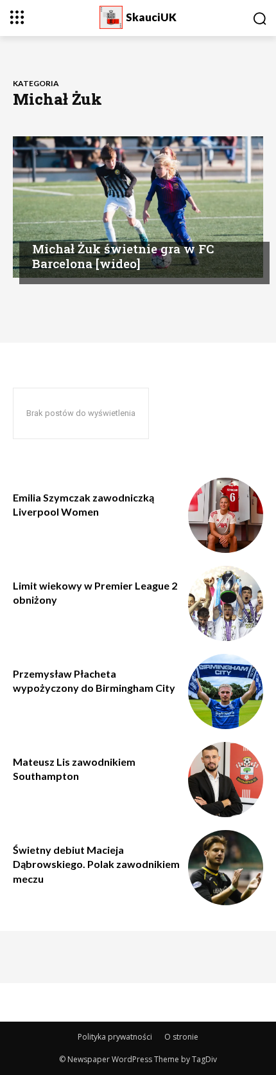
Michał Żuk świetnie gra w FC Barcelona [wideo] (123, 255)
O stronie (181, 1036)
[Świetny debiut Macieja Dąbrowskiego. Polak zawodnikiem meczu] (225, 867)
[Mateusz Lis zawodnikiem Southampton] (225, 779)
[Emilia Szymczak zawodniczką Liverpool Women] (225, 515)
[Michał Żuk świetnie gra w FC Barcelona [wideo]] (138, 207)
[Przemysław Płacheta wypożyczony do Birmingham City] (225, 691)
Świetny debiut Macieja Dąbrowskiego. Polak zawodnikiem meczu (96, 864)
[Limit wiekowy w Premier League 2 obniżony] (225, 603)
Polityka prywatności (115, 1036)
